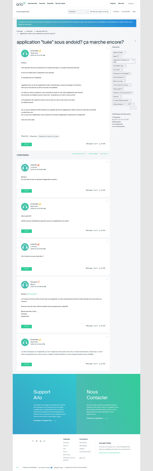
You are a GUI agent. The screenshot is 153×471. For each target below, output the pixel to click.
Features (116, 96)
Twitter (37, 441)
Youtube (40, 441)
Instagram (44, 441)
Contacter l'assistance (95, 418)
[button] (107, 48)
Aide (134, 11)
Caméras (29, 31)
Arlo (64, 448)
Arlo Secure (83, 442)
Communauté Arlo (22, 12)
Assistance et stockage (120, 73)
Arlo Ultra (66, 442)
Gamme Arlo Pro (41, 31)
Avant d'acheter (118, 77)
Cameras (42, 3)
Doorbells (50, 3)
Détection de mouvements (121, 92)
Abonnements (32, 3)
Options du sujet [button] (135, 41)
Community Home (85, 451)
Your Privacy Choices (43, 467)
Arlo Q (65, 451)
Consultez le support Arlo (43, 420)
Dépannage (117, 89)
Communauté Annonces (120, 85)
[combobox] (99, 12)
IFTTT (130, 104)
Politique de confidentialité (30, 467)
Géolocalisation (118, 104)
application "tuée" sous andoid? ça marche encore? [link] (37, 33)
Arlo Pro (65, 445)
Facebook (33, 441)
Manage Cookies (58, 467)
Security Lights (60, 3)
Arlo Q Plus (66, 454)
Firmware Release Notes (120, 100)
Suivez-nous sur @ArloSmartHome (109, 452)
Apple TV (116, 56)
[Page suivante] (135, 108)
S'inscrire (116, 11)
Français (20, 31)
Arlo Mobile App (118, 66)
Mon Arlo (121, 3)
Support (113, 3)
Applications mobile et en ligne (48, 136)
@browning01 (32, 294)
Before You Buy (118, 81)
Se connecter (126, 11)
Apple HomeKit (118, 52)
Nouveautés (83, 445)
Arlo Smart (116, 69)
